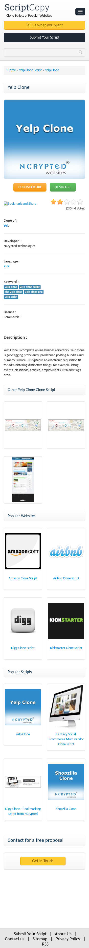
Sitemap (40, 939)
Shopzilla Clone (66, 809)
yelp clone (11, 287)
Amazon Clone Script (23, 578)
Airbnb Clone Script (66, 578)
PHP (6, 266)
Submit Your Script (44, 38)
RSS (45, 944)
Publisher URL (30, 187)
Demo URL (63, 187)
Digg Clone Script (23, 648)
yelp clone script (30, 287)
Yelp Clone (23, 734)
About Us (63, 934)
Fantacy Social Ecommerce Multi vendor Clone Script (66, 739)
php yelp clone (13, 292)
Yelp (6, 226)
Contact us (14, 939)
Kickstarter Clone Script (66, 648)
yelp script (11, 297)
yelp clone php (34, 292)
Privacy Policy (68, 939)
